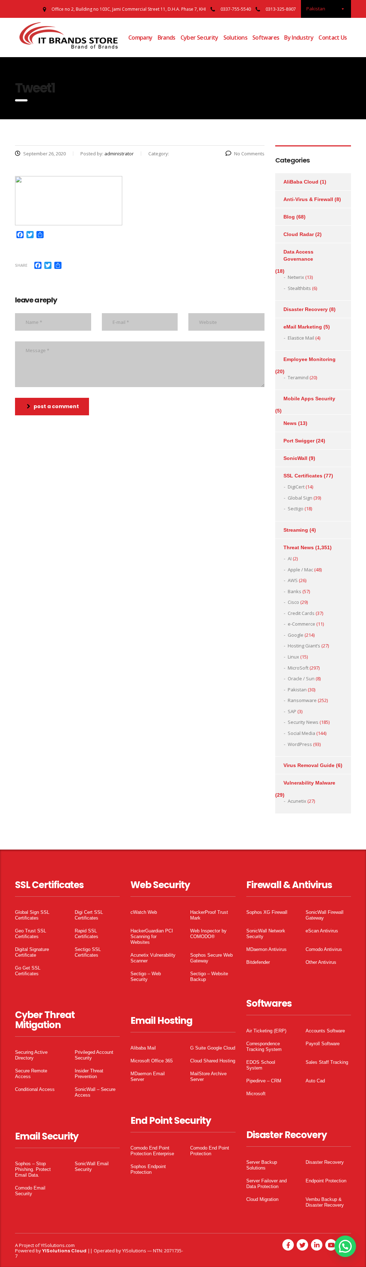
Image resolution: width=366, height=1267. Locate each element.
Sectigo (295, 508)
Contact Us (332, 37)
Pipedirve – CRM (263, 1080)
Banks (294, 591)
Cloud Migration (262, 1199)
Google (295, 635)
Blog (289, 217)
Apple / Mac (300, 569)
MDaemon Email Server (147, 1076)
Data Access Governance (298, 255)
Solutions (235, 37)
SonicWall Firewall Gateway (324, 915)
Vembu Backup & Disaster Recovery (325, 1202)
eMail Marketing (302, 327)
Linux (293, 656)
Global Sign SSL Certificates (32, 915)
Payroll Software (323, 1043)
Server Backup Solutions (261, 1165)
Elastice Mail (301, 338)
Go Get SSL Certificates (27, 970)
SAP (292, 711)
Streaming (295, 530)
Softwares (265, 37)
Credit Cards (301, 613)
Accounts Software (325, 1030)
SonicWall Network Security (265, 933)
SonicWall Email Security (92, 1166)
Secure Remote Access (31, 1073)
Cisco (293, 602)
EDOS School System (260, 1065)
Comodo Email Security (30, 1190)
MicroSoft (298, 668)
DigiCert (296, 487)
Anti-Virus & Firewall (308, 199)
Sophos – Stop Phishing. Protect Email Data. (33, 1169)
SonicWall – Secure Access (95, 1092)
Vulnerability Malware (309, 783)
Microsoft (256, 1093)
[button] (345, 1246)
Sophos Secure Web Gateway (211, 957)
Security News (303, 722)
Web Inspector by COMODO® (208, 933)
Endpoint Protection (326, 1180)
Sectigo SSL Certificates (88, 952)
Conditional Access (35, 1089)
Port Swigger (299, 441)
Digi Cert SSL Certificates (89, 915)
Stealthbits (299, 288)
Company (140, 37)
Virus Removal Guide (309, 765)
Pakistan (297, 689)
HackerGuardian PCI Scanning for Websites (151, 936)
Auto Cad (315, 1080)
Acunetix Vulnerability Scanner (152, 957)
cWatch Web (143, 912)
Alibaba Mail (143, 1048)
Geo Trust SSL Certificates (30, 933)
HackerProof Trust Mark (209, 915)
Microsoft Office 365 (151, 1060)
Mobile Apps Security (309, 398)
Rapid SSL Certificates (86, 933)
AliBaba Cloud (300, 182)
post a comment (56, 406)
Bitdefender (258, 962)
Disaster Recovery (305, 309)
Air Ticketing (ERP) (266, 1030)
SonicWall (295, 458)
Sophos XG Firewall (266, 912)
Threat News (298, 547)
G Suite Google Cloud (212, 1048)
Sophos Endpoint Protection (148, 1169)
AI (290, 558)
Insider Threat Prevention (89, 1073)
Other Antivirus (321, 962)
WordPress (300, 744)
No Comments (249, 153)
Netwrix (296, 277)
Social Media (301, 733)
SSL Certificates (302, 476)
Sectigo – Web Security (145, 976)
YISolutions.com (58, 1245)
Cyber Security (199, 37)
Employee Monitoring (309, 359)
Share (21, 265)
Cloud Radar (298, 234)
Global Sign (300, 498)
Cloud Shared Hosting (212, 1060)
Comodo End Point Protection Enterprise (152, 1150)
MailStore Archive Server (208, 1076)
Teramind (298, 377)
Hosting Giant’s (304, 645)
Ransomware (302, 700)
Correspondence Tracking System (264, 1046)
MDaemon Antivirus (266, 949)
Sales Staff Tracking (327, 1062)
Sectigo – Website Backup (209, 976)
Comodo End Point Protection (209, 1150)
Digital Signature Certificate (32, 952)
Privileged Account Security (94, 1055)
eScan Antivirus (322, 930)
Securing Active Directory (31, 1055)
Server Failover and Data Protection (266, 1183)
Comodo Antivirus (324, 949)
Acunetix (297, 801)
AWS (293, 580)
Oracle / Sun (301, 678)
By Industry (298, 37)
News (290, 423)
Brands (166, 37)
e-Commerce (301, 624)
